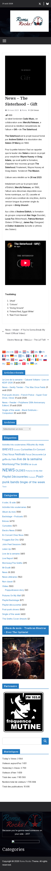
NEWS (8, 469)
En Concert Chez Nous (13, 535)
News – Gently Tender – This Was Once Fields (23, 387)
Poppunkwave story (14, 590)
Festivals (20, 454)
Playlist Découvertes (15, 476)
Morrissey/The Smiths (15, 464)
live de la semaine (29, 459)
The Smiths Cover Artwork (14, 619)
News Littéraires (9, 577)
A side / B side (9, 502)
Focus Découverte (34, 454)
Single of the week (32, 482)
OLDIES (20, 470)
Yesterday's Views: (11, 768)
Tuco (4, 487)
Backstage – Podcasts (12, 516)
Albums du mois (35, 444)
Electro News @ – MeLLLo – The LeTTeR (27, 340)
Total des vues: (9, 777)
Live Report (7, 558)
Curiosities (27, 449)
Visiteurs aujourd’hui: (12, 763)
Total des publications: (13, 786)
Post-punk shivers (10, 609)
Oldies (5, 586)
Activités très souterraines (14, 445)
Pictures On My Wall (34, 471)
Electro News (8, 530)
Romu (24, 110)
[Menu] (4, 41)
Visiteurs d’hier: (9, 772)
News (5, 572)
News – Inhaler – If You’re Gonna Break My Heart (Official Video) (25, 331)
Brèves (5, 521)
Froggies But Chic (10, 539)
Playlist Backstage (10, 600)
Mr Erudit (33, 464)
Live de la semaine (11, 553)
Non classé (7, 581)
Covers (17, 450)
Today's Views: (9, 758)
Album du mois (9, 512)
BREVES (7, 449)
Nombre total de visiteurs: (14, 782)
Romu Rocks (25, 861)
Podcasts (32, 477)
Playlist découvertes (11, 605)
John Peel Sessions (11, 544)
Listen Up (6, 549)
